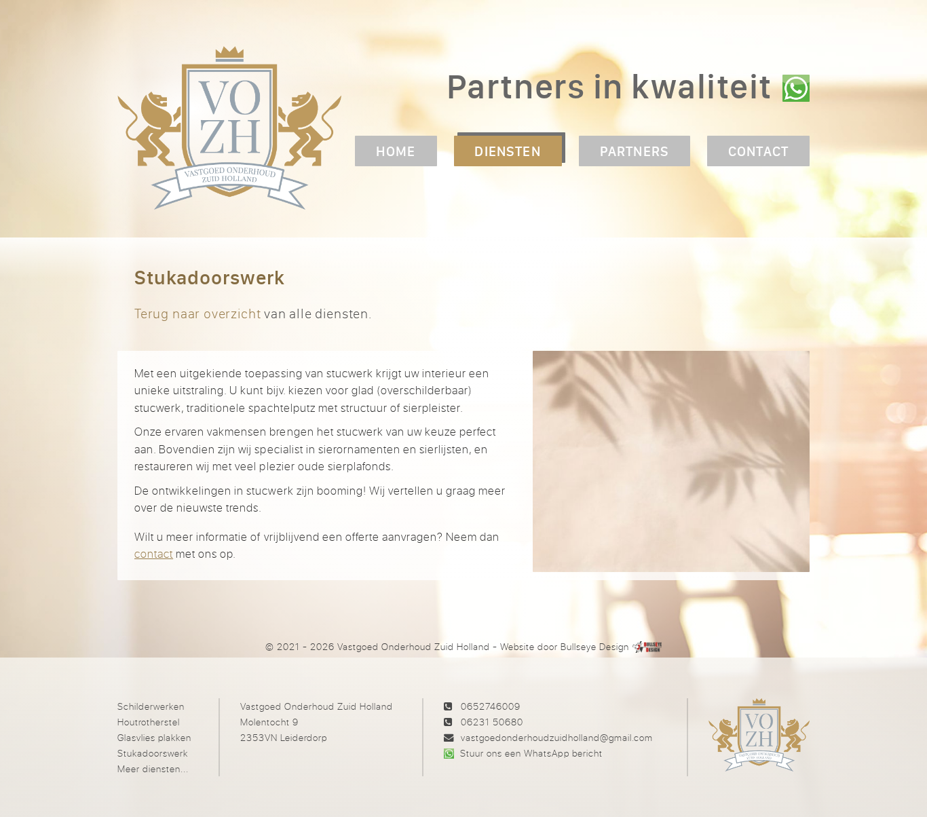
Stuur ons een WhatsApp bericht (531, 752)
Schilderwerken (151, 706)
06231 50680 (492, 721)
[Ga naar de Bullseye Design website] (647, 646)
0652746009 (491, 706)
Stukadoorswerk (152, 752)
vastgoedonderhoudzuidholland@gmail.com (557, 737)
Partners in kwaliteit (609, 86)
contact (153, 553)
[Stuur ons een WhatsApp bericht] (796, 88)
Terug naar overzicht (197, 313)
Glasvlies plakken (154, 737)
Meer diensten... (153, 768)
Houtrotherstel (148, 721)
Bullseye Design (595, 646)
